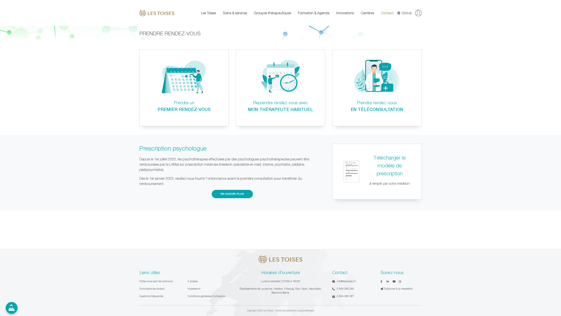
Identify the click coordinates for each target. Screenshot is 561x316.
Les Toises (208, 13)
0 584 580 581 (345, 296)
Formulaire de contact (152, 288)
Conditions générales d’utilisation (206, 296)
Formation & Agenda (313, 13)
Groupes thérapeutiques (272, 13)
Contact (387, 13)
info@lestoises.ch (346, 281)
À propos (193, 281)
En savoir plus (232, 194)
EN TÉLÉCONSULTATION (377, 109)
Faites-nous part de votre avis (156, 281)
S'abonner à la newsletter (398, 288)
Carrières (367, 13)
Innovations (345, 13)
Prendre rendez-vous (377, 102)
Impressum (194, 288)
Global (406, 13)
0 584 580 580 (345, 288)
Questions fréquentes (151, 296)
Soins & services (235, 13)
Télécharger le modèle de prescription (390, 165)
